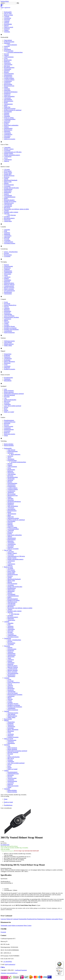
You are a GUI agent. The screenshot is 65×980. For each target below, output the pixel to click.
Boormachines (8, 255)
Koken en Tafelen (9, 117)
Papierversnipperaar (9, 332)
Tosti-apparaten (8, 64)
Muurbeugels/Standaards (10, 180)
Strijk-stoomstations (9, 96)
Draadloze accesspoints (10, 328)
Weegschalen (7, 274)
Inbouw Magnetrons (9, 361)
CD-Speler (7, 169)
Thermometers (8, 293)
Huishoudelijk (8, 12)
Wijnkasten (7, 367)
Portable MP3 (7, 174)
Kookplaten (7, 360)
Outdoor (6, 30)
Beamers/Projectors (9, 175)
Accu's (6, 158)
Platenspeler (7, 219)
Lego (5, 389)
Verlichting (7, 31)
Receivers (6, 177)
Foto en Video (8, 13)
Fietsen (6, 435)
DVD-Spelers (7, 171)
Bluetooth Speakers (9, 200)
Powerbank (7, 303)
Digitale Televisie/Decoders (11, 187)
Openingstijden (23, 919)
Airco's (6, 47)
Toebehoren (7, 379)
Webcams (6, 322)
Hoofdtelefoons (8, 189)
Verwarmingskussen (9, 290)
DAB (5, 231)
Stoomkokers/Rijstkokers (10, 92)
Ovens (6, 58)
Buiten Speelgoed (9, 390)
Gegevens (3, 919)
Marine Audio (8, 181)
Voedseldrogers (8, 134)
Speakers (6, 194)
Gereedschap (7, 18)
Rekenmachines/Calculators (11, 317)
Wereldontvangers (9, 203)
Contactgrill (7, 120)
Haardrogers (7, 268)
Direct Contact (27, 925)
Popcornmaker (8, 111)
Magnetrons (7, 363)
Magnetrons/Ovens (9, 85)
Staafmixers (7, 95)
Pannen (6, 87)
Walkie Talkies (8, 345)
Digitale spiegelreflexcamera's (12, 155)
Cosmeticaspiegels (9, 286)
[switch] (59, 974)
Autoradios (7, 229)
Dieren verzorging (9, 289)
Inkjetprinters (7, 311)
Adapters (6, 210)
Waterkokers (7, 63)
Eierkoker (6, 113)
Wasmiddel (7, 116)
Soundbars (7, 216)
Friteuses (6, 55)
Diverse (6, 407)
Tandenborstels (8, 272)
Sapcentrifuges (8, 99)
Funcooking (7, 136)
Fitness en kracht (8, 27)
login (2, 7)
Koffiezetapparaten (9, 41)
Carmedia (6, 16)
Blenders (6, 72)
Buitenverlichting (8, 444)
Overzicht (3, 932)
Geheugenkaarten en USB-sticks (12, 152)
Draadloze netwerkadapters (11, 329)
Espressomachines (9, 73)
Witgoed (6, 25)
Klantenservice (41, 919)
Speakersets (7, 312)
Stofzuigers (7, 43)
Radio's (6, 198)
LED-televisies (8, 204)
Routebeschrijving (32, 919)
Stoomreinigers (8, 75)
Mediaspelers (7, 192)
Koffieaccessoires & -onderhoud (12, 110)
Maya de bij (7, 401)
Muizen (6, 320)
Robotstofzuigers (8, 101)
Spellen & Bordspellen (10, 399)
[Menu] (62, 962)
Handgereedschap (9, 429)
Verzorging (7, 19)
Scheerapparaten (8, 266)
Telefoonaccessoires (9, 341)
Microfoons (7, 207)
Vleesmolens (7, 133)
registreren (7, 7)
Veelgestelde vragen (6, 925)
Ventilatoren (7, 82)
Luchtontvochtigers (9, 79)
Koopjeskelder (8, 24)
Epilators (6, 278)
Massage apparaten (9, 287)
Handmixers (7, 93)
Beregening (7, 423)
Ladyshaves (7, 277)
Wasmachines (7, 354)
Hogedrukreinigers (9, 420)
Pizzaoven (7, 122)
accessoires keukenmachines (15, 52)
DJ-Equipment (8, 195)
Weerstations (7, 49)
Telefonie (6, 22)
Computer (6, 21)
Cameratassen (7, 156)
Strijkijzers (7, 46)
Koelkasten (7, 355)
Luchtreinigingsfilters (9, 119)
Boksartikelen (7, 380)
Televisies (6, 213)
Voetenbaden (7, 280)
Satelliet (6, 178)
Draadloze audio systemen (11, 212)
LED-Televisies (11, 215)
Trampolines (7, 404)
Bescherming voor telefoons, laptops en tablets (16, 209)
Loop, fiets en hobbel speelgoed (12, 405)
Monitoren (7, 309)
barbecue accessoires (9, 139)
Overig (6, 302)
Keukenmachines (8, 51)
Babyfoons (7, 66)
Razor (5, 409)
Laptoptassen (7, 319)
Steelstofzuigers (8, 128)
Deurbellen (7, 137)
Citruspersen (7, 98)
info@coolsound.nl (10, 964)
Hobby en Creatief (9, 412)
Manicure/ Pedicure (9, 284)
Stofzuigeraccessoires (9, 108)
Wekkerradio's (8, 191)
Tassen (6, 275)
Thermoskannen (8, 104)
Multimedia (7, 234)
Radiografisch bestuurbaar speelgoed (14, 393)
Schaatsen (6, 402)
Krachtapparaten (8, 377)
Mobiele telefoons (9, 344)
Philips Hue (7, 107)
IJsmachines (7, 90)
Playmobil (6, 396)
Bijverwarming (8, 84)
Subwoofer (7, 237)
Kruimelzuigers (8, 76)
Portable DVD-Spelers (10, 201)
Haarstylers (7, 281)
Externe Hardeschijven (10, 305)
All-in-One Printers (9, 315)
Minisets (6, 183)
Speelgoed (7, 28)
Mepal (5, 105)
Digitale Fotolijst (8, 153)
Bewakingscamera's (9, 218)
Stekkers (6, 127)
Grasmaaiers (7, 428)
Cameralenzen (8, 159)
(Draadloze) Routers (9, 326)
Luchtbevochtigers (9, 78)
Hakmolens (7, 131)
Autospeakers (7, 235)
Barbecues (7, 61)
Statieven (6, 161)
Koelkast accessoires (9, 369)
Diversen (6, 54)
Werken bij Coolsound (12, 919)
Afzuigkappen (8, 358)
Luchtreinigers (8, 81)
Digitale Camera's (9, 149)
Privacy (61, 919)
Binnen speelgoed (9, 392)
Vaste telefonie (8, 40)
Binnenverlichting (9, 445)
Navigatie (6, 238)
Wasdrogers (7, 357)
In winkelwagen (5, 844)
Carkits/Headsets (8, 242)
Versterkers (7, 232)
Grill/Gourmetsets (9, 57)
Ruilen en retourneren (17, 925)
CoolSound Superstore (21, 970)
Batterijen (6, 114)
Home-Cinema (8, 172)
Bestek (6, 102)
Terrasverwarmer (8, 426)
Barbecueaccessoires (9, 434)
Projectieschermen (9, 184)
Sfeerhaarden (7, 69)
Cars (5, 398)
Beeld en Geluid (8, 15)
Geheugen (7, 308)
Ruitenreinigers (8, 130)
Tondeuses (7, 269)
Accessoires (7, 150)
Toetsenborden (8, 314)
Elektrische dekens (9, 283)
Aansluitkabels (8, 206)
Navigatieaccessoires (9, 243)
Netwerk (6, 306)
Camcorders (7, 147)
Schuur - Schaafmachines (11, 251)
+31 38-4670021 (7, 961)
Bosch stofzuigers (12, 44)
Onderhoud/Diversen (9, 422)
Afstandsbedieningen (9, 197)
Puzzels (6, 410)
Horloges (6, 264)
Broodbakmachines (9, 67)
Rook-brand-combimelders (11, 125)
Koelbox (6, 123)
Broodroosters (8, 60)
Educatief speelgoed (9, 395)
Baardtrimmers (8, 292)
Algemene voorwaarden (51, 919)
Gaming (6, 323)
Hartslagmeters (8, 271)
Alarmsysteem (8, 221)
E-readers (6, 325)
